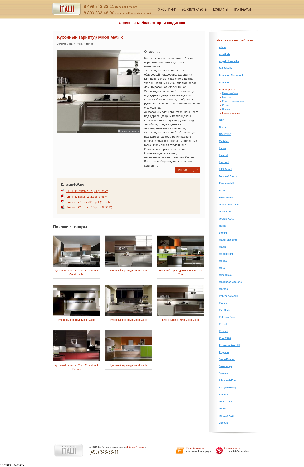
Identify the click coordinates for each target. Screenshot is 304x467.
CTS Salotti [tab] (225, 169)
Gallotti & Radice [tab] (229, 204)
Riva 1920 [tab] (225, 338)
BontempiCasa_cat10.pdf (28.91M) (89, 207)
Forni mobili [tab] (226, 197)
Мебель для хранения (233, 101)
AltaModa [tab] (224, 54)
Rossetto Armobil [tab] (229, 345)
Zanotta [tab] (223, 422)
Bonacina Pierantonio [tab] (231, 75)
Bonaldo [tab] (224, 82)
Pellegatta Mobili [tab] (228, 296)
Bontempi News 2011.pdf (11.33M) (89, 202)
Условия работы (194, 9)
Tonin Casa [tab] (225, 401)
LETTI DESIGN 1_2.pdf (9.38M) (87, 191)
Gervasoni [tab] (225, 211)
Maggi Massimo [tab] (228, 239)
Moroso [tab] (223, 289)
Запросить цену (188, 170)
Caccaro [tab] (224, 127)
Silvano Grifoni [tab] (227, 380)
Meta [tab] (222, 268)
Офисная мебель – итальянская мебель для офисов (66, 9)
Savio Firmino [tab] (227, 359)
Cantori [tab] (223, 155)
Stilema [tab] (223, 394)
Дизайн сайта (232, 448)
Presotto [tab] (224, 324)
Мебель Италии (135, 447)
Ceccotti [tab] (224, 162)
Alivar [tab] (222, 47)
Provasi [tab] (223, 331)
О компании (167, 9)
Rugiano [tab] (224, 352)
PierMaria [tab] (224, 310)
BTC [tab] (221, 120)
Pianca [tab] (223, 303)
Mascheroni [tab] (226, 253)
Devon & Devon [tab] (228, 176)
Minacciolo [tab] (225, 275)
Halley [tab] (222, 225)
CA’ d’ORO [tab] (225, 134)
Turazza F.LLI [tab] (226, 415)
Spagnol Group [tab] (227, 387)
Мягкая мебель (230, 93)
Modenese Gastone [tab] (230, 282)
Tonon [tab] (222, 408)
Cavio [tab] (222, 148)
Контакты (220, 9)
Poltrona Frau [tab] (227, 317)
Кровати (226, 97)
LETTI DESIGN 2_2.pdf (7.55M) (87, 196)
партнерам (242, 9)
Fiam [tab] (222, 190)
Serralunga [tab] (225, 366)
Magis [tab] (222, 246)
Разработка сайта (196, 448)
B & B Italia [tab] (225, 68)
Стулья (226, 109)
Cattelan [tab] (224, 141)
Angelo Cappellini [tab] (229, 61)
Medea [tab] (223, 260)
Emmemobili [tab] (226, 183)
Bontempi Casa (64, 44)
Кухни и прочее (85, 44)
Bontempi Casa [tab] (228, 89)
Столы (225, 105)
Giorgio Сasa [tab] (226, 218)
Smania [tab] (223, 373)
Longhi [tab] (223, 232)
